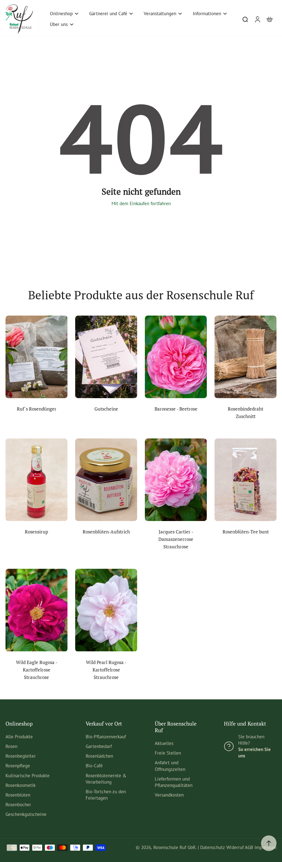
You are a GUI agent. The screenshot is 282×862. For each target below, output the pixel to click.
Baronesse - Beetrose (175, 409)
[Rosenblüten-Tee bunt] (245, 479)
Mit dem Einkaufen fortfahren (141, 203)
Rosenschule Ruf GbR (174, 847)
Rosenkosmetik (21, 785)
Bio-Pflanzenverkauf (106, 737)
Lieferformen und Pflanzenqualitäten (173, 782)
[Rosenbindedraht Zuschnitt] (245, 357)
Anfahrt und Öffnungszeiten (170, 766)
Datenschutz (212, 847)
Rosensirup (36, 532)
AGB (249, 847)
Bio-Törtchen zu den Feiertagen (106, 795)
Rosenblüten (18, 795)
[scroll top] (268, 843)
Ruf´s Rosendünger (36, 409)
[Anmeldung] (257, 19)
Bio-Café (94, 766)
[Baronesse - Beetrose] (176, 357)
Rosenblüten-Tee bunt (246, 532)
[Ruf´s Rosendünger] (36, 357)
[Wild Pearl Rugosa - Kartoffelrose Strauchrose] (106, 610)
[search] (245, 19)
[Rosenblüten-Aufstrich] (106, 479)
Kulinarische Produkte (28, 776)
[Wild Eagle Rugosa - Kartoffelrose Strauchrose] (36, 610)
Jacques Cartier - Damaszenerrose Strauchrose (175, 539)
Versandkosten (169, 795)
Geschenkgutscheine (26, 814)
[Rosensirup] (36, 479)
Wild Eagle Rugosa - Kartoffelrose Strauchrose (36, 669)
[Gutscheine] (106, 357)
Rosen (11, 746)
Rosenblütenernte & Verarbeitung (106, 779)
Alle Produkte (19, 737)
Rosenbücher (18, 805)
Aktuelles (164, 743)
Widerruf (235, 847)
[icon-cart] (269, 19)
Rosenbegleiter (21, 756)
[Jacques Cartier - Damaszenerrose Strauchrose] (176, 479)
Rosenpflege (18, 766)
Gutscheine (106, 409)
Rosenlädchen (99, 756)
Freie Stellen (168, 753)
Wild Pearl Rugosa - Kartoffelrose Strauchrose (106, 669)
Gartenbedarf (99, 746)
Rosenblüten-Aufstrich (106, 532)
